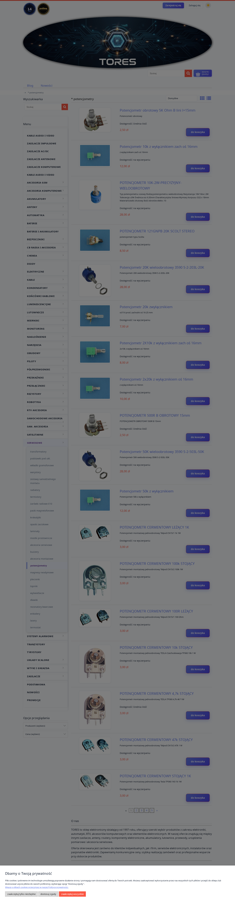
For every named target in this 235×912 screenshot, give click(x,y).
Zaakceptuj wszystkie (72, 894)
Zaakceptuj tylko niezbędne (21, 894)
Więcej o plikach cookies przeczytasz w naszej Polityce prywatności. (36, 887)
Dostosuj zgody (48, 894)
